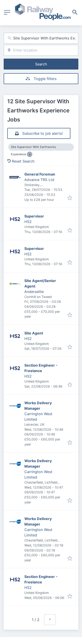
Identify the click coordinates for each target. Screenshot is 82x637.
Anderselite (34, 291)
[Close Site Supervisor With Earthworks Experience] (29, 154)
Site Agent (33, 333)
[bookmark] (70, 198)
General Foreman (39, 174)
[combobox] (41, 38)
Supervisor (34, 216)
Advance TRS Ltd (39, 179)
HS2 (28, 221)
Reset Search (23, 161)
